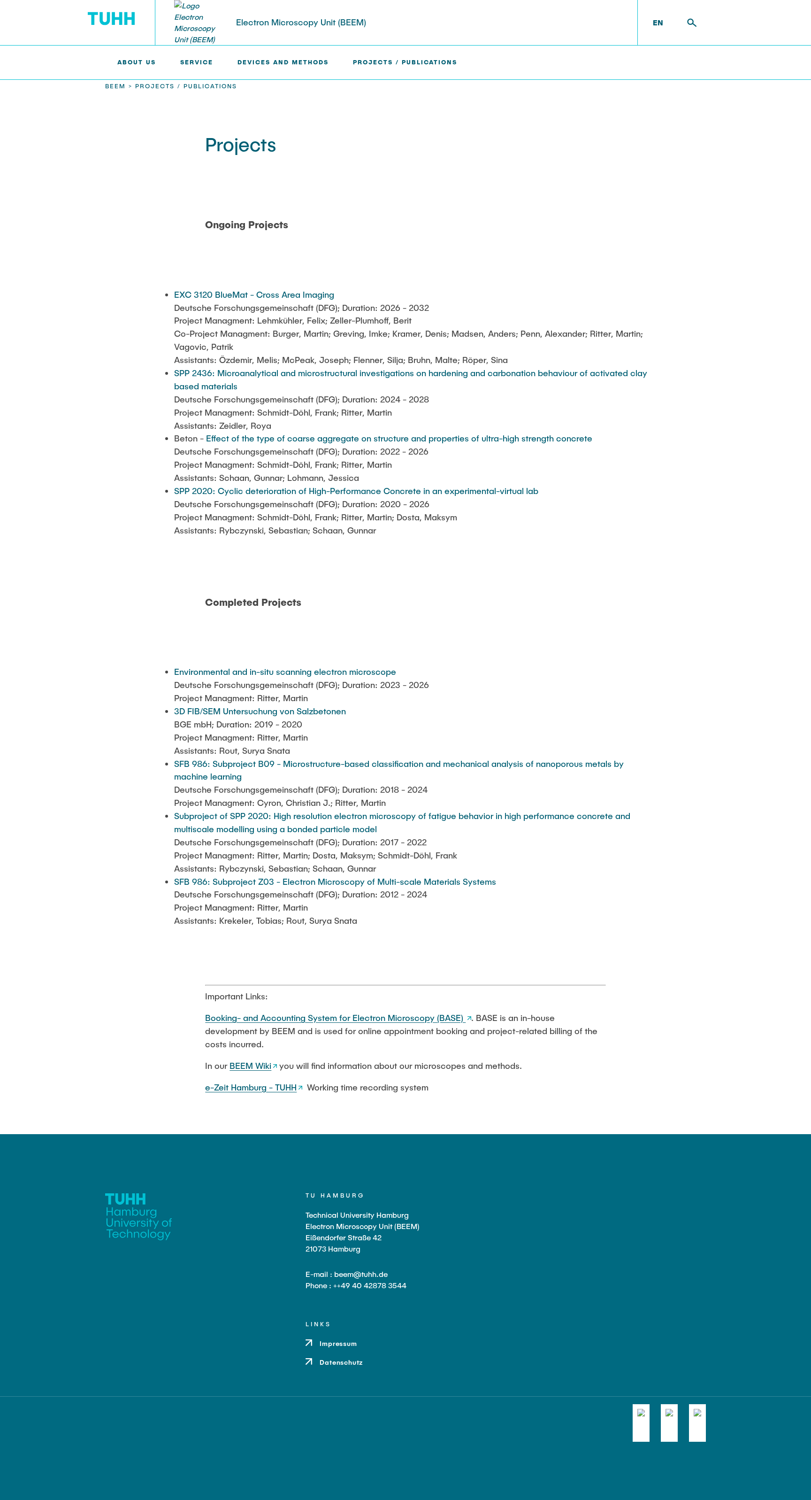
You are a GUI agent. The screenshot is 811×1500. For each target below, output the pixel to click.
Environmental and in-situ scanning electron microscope (285, 671)
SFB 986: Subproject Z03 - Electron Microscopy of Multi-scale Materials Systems (335, 881)
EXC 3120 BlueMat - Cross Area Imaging (254, 294)
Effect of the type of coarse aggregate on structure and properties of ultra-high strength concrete (399, 438)
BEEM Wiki (250, 1065)
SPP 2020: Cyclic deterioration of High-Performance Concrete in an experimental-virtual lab (356, 491)
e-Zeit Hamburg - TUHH (251, 1087)
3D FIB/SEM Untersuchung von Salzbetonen (260, 711)
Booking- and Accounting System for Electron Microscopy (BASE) (335, 1018)
